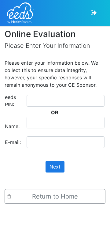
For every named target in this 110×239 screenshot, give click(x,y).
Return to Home (55, 196)
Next (55, 167)
